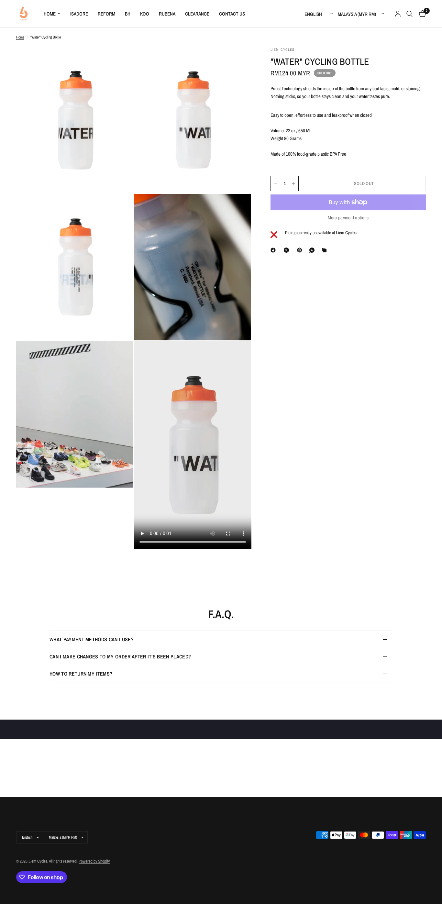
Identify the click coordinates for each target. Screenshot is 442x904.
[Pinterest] (301, 250)
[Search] (409, 14)
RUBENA (167, 13)
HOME (50, 13)
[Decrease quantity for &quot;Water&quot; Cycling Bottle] (276, 183)
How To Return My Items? (81, 673)
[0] (421, 14)
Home (20, 37)
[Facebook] (274, 250)
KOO (144, 13)
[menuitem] (52, 14)
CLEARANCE (197, 13)
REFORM (106, 13)
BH (127, 13)
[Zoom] (120, 60)
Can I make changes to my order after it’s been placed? (120, 656)
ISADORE (79, 13)
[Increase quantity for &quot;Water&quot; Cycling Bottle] (293, 183)
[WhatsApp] (313, 250)
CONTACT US (232, 13)
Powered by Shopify (94, 861)
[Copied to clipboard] (325, 250)
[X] (288, 250)
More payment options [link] (348, 217)
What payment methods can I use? (92, 639)
